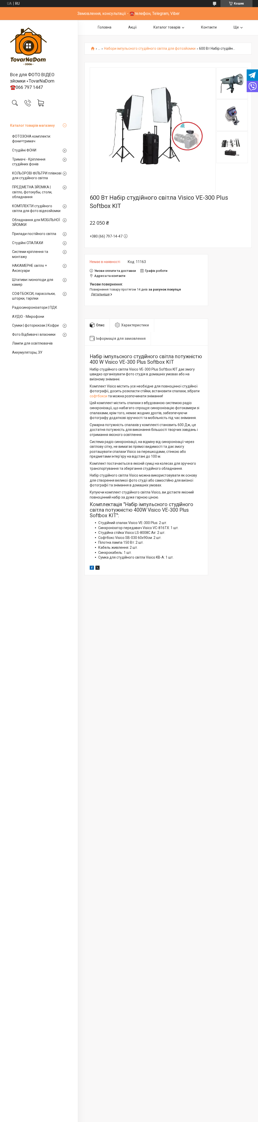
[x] (97, 568)
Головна (104, 27)
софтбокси (98, 396)
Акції (132, 27)
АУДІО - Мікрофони (28, 317)
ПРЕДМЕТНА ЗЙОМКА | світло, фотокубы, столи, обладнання (32, 192)
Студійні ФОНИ (24, 150)
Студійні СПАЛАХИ (27, 243)
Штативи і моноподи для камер (32, 282)
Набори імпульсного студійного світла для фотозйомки (150, 48)
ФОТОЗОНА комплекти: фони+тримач (31, 138)
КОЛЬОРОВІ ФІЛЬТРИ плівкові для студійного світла (36, 175)
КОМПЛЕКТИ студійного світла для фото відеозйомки (36, 208)
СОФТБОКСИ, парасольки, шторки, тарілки (33, 296)
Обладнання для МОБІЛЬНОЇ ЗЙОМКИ (36, 222)
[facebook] (92, 568)
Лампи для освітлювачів (32, 343)
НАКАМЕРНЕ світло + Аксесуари (29, 268)
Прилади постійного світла (34, 234)
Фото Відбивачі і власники (33, 334)
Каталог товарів (166, 27)
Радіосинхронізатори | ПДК (34, 307)
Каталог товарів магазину (32, 125)
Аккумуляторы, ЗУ (27, 352)
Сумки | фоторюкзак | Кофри (35, 325)
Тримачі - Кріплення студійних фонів (28, 161)
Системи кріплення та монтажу (30, 254)
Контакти (209, 27)
